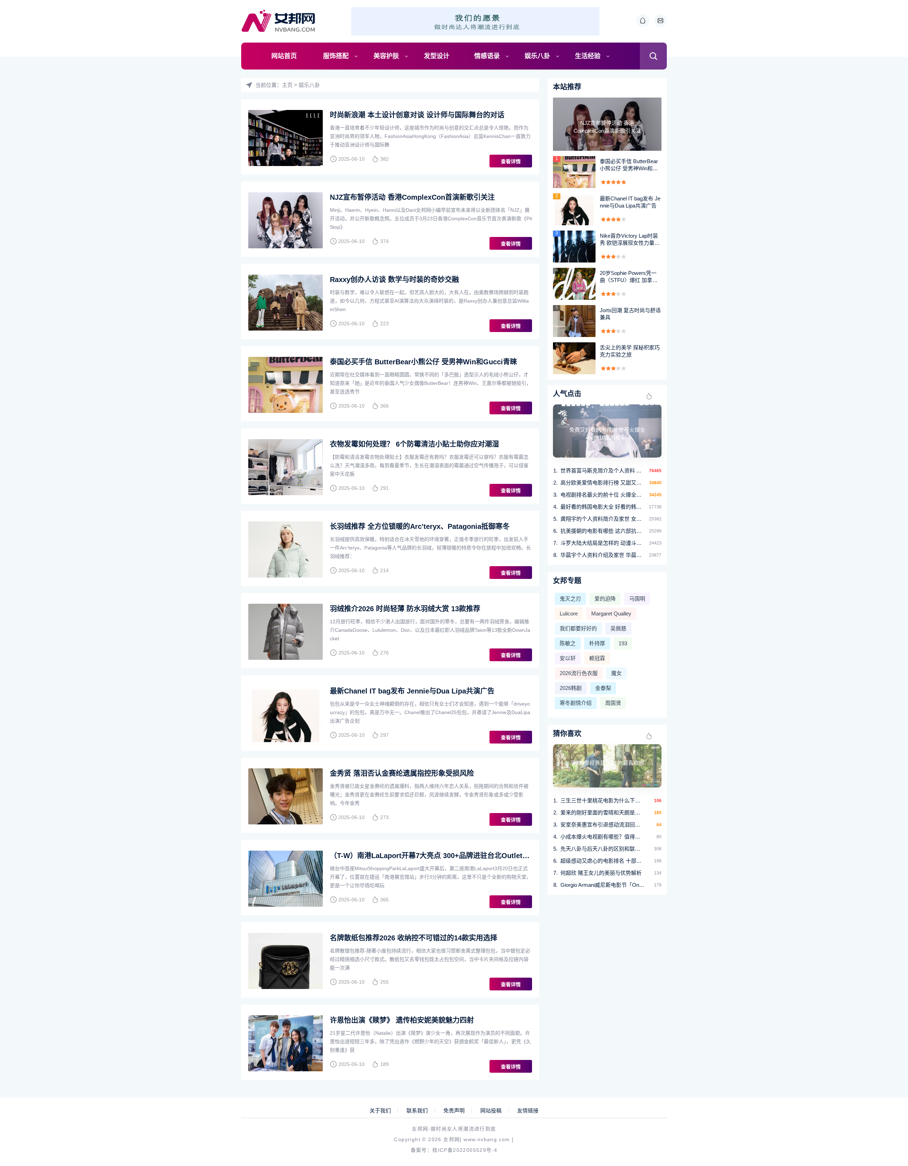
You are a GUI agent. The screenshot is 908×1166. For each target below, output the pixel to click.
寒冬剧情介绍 (576, 703)
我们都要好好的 (578, 628)
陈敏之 (568, 643)
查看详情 (511, 161)
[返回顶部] (885, 1040)
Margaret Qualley (611, 613)
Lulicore (569, 613)
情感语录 (487, 56)
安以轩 (568, 658)
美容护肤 (386, 56)
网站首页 (284, 56)
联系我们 (417, 1110)
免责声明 (454, 1110)
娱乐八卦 (537, 56)
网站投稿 (491, 1110)
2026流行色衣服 (579, 673)
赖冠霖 (597, 658)
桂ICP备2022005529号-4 (464, 1150)
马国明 (637, 599)
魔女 (616, 673)
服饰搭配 (336, 56)
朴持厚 (597, 643)
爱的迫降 (605, 599)
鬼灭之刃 (570, 599)
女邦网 (451, 1139)
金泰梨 (603, 688)
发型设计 (436, 56)
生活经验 (587, 56)
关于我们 (380, 1110)
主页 (287, 85)
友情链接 (527, 1110)
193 (623, 643)
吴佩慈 (618, 628)
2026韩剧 (571, 688)
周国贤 (613, 703)
